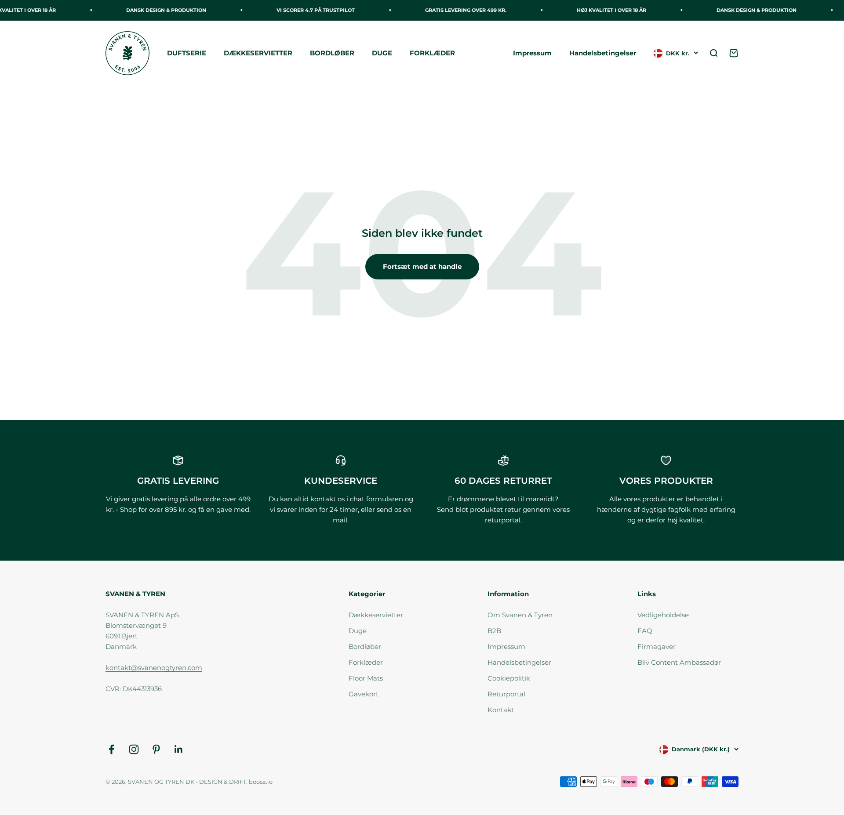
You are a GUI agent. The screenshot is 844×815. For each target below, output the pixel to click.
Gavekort (363, 694)
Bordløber (365, 646)
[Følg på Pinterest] (156, 749)
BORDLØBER (332, 53)
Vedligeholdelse (663, 615)
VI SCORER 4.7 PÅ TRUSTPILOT (309, 10)
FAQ (644, 631)
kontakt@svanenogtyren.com (154, 667)
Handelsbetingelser (602, 53)
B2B (494, 631)
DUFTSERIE (186, 53)
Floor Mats (366, 678)
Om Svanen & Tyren (520, 615)
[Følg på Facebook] (111, 749)
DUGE (382, 53)
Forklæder (366, 662)
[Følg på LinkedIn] (179, 749)
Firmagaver (656, 646)
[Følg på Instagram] (134, 749)
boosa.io (261, 781)
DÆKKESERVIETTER (258, 53)
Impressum (532, 53)
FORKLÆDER (432, 53)
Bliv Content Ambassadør (679, 662)
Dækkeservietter (376, 615)
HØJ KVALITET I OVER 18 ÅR (605, 10)
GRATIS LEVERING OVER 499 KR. (459, 10)
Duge (358, 631)
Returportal (506, 694)
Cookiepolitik (508, 678)
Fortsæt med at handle (422, 266)
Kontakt (500, 710)
